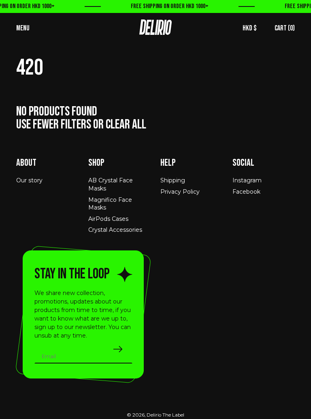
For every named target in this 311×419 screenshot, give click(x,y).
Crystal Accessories (115, 229)
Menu (23, 28)
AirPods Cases (108, 218)
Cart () (285, 28)
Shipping (172, 180)
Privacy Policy (180, 191)
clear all (126, 125)
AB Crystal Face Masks (110, 184)
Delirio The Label (165, 415)
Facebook (246, 191)
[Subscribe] (118, 349)
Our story (29, 180)
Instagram (247, 180)
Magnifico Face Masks (110, 204)
